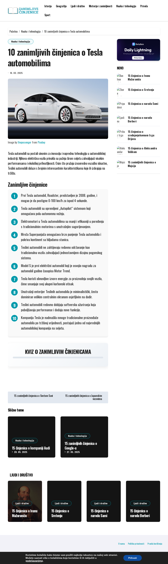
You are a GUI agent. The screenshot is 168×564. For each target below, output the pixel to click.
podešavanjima (34, 561)
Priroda (144, 6)
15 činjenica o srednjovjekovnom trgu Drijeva (141, 135)
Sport (47, 15)
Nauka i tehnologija (126, 6)
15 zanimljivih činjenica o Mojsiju (142, 164)
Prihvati (132, 558)
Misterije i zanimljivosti (100, 6)
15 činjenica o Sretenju (141, 90)
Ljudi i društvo (78, 6)
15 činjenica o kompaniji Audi (31, 447)
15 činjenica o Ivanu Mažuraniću (139, 77)
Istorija (48, 6)
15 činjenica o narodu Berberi (140, 119)
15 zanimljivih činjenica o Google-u (81, 446)
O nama (121, 543)
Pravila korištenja (154, 543)
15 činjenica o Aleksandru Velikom (142, 150)
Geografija (61, 6)
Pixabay (41, 142)
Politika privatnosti (136, 543)
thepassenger (24, 142)
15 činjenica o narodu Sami (143, 104)
